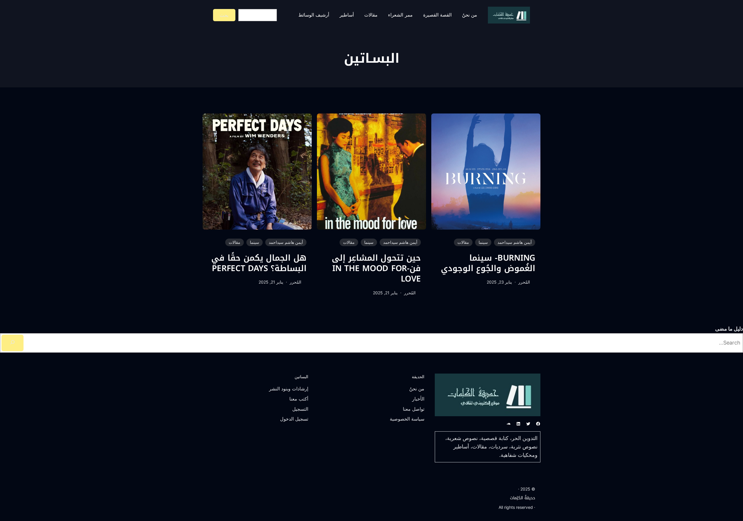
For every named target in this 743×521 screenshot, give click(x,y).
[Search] (12, 343)
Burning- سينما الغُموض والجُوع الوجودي (488, 263)
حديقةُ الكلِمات (522, 498)
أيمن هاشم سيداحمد (514, 242)
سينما (483, 242)
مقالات (463, 242)
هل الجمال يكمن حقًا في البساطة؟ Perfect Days (258, 263)
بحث (224, 15)
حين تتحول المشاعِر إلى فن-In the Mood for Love (376, 268)
